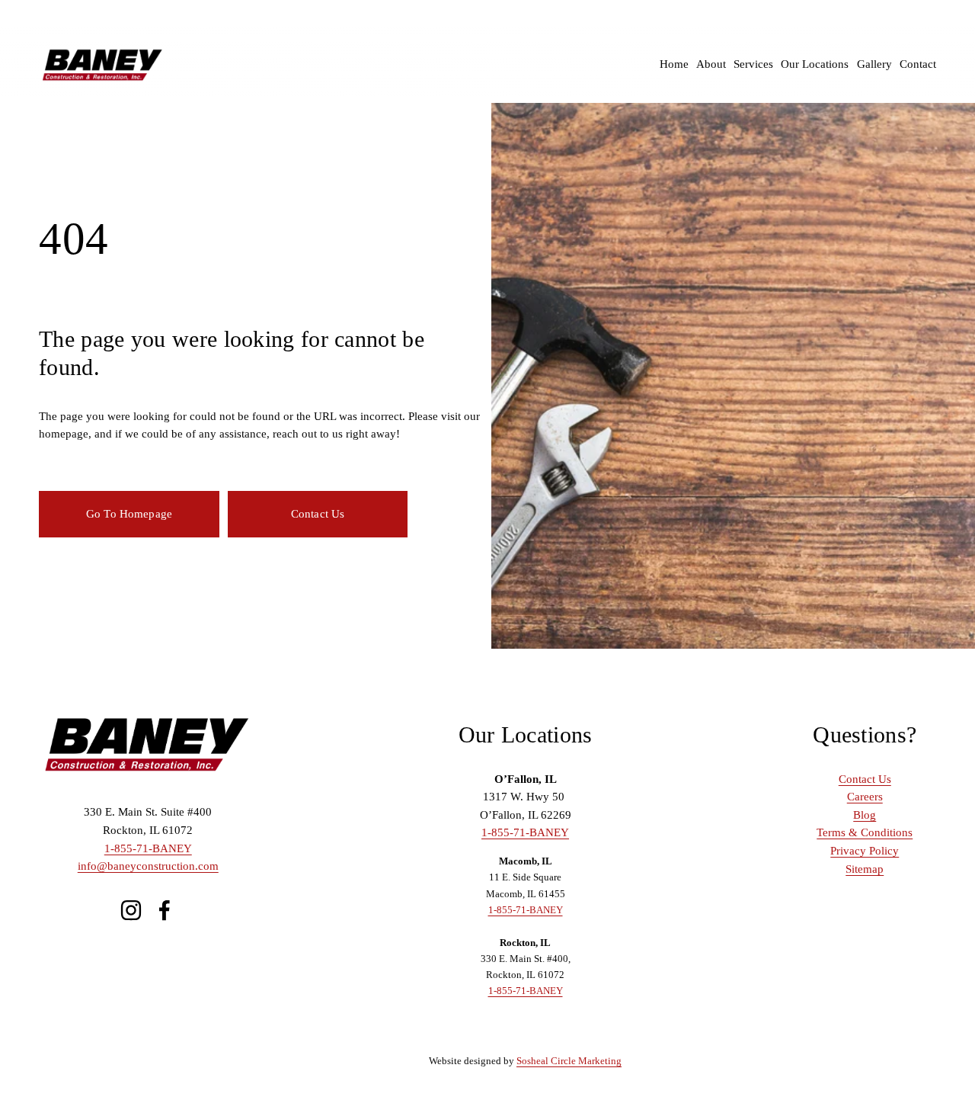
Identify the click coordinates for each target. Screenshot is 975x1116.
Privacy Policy (864, 851)
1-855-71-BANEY (148, 848)
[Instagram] (131, 910)
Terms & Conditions (865, 832)
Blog (864, 815)
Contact (918, 64)
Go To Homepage (129, 514)
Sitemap (865, 869)
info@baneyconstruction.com (148, 866)
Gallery (874, 64)
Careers (865, 796)
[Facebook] (164, 910)
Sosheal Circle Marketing (569, 1060)
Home (674, 64)
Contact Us (318, 514)
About (711, 64)
